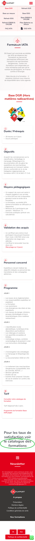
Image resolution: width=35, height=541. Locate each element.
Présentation (17, 502)
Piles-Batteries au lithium (26, 23)
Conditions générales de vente (17, 511)
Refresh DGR (26, 8)
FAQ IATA (8, 28)
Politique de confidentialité (19, 478)
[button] (31, 3)
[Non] (31, 531)
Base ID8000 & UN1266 (26, 18)
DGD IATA (27, 28)
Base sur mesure (9, 13)
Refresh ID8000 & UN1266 (8, 23)
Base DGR (8, 8)
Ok (13, 532)
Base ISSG (26, 13)
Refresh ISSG (9, 18)
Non (21, 532)
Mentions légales (18, 505)
